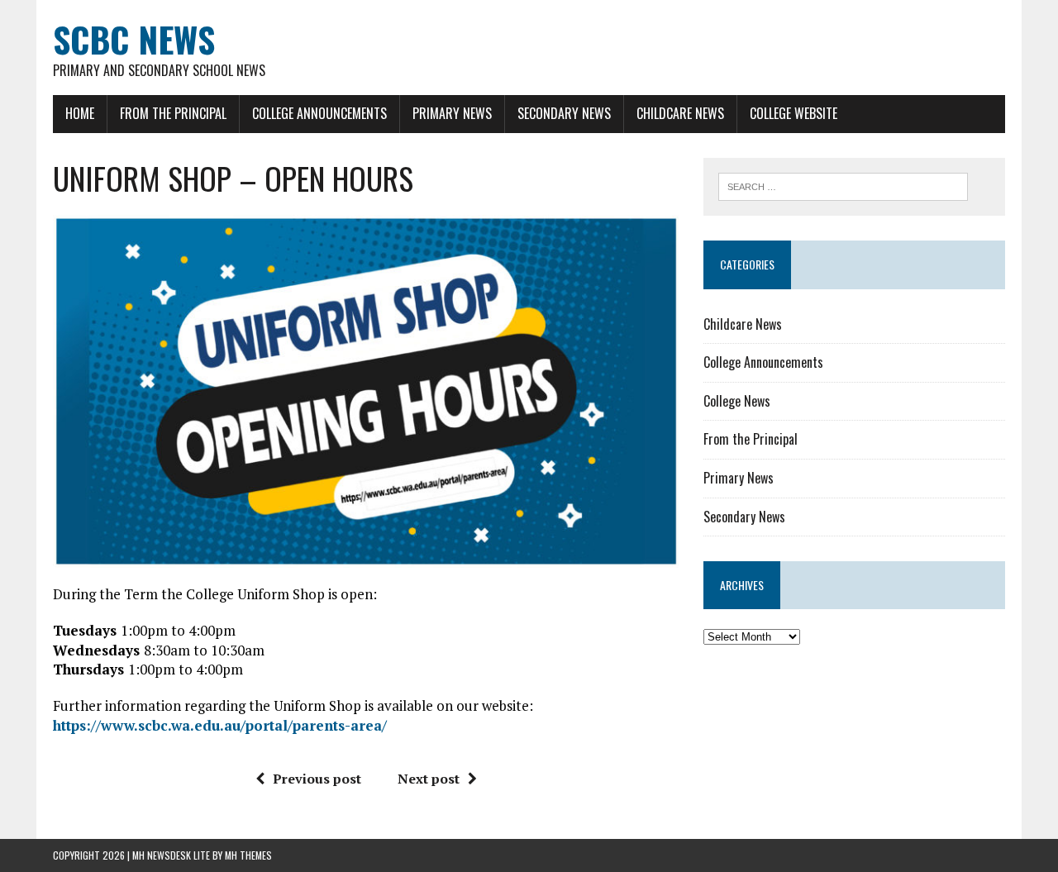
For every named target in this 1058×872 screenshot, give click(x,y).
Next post (429, 779)
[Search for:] (843, 185)
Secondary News (564, 113)
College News (736, 401)
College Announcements (319, 113)
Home (79, 113)
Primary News (452, 113)
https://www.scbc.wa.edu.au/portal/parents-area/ (220, 725)
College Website (793, 113)
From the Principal (173, 113)
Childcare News (680, 113)
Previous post (317, 779)
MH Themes (248, 855)
